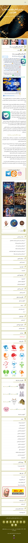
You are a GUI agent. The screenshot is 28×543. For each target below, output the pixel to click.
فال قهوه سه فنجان (21, 281)
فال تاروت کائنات (22, 428)
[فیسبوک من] (17, 522)
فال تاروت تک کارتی (21, 431)
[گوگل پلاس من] (4, 522)
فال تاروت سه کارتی (21, 433)
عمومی (19, 231)
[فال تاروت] (20, 188)
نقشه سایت (9, 533)
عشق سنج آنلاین (22, 328)
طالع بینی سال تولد (21, 414)
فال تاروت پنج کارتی (21, 439)
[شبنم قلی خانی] (6, 42)
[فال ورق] (8, 211)
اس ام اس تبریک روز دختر (20, 246)
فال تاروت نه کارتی (21, 444)
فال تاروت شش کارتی (21, 441)
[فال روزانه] (8, 188)
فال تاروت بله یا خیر (21, 455)
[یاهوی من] (24, 522)
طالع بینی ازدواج (22, 301)
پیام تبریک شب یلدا (21, 485)
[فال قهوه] (20, 199)
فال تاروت (23, 458)
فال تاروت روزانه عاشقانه (20, 452)
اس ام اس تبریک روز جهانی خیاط (19, 254)
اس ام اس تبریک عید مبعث (20, 248)
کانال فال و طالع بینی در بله (16, 46)
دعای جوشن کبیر (22, 309)
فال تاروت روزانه (22, 423)
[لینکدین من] (12, 525)
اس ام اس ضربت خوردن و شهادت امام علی (17, 240)
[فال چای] (20, 211)
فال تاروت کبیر (22, 425)
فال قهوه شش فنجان (21, 284)
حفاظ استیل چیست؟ (21, 466)
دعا (24, 312)
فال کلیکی (23, 320)
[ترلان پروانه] (14, 42)
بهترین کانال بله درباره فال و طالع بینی (12, 10)
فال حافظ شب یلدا (21, 482)
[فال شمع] (8, 199)
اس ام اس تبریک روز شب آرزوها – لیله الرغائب (17, 251)
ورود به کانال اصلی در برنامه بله (14, 135)
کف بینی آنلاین (22, 292)
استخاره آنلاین (22, 262)
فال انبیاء (23, 270)
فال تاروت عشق (22, 449)
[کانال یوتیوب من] (15, 525)
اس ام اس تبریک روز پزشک (20, 243)
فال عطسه (23, 504)
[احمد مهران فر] (22, 42)
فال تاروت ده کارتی (21, 447)
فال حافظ (23, 477)
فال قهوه (23, 279)
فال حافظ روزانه (22, 480)
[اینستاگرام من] (14, 522)
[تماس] (10, 522)
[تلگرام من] (20, 522)
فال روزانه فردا (22, 512)
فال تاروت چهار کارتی (21, 436)
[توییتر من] (7, 522)
